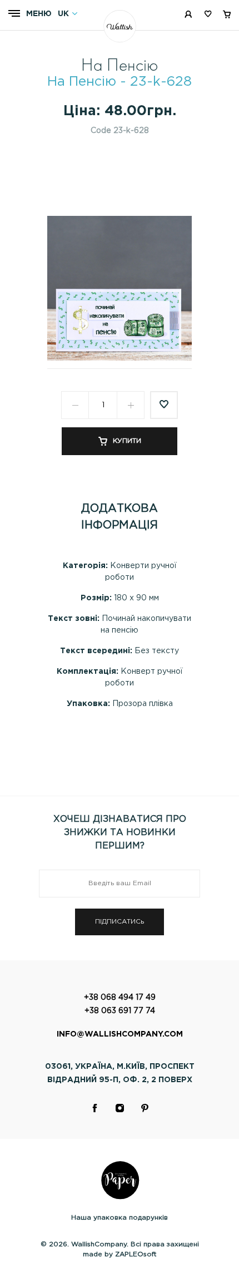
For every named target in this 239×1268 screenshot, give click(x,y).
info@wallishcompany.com (120, 1034)
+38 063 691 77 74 (119, 1011)
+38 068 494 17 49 (120, 997)
